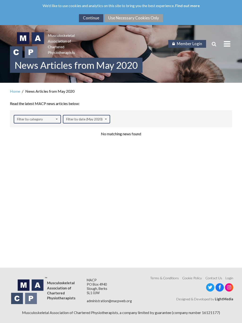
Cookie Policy (192, 278)
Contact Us (213, 278)
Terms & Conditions (164, 278)
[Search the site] (214, 44)
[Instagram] (229, 287)
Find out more (187, 5)
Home (15, 91)
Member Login (189, 43)
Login (229, 278)
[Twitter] (210, 287)
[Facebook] (220, 287)
